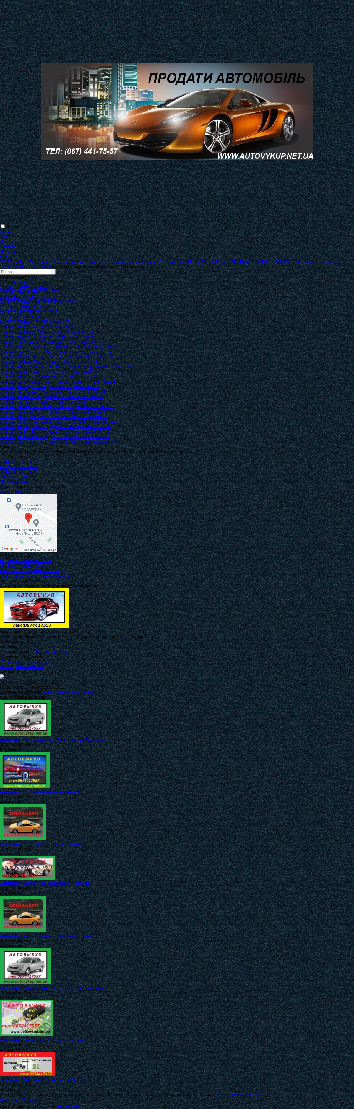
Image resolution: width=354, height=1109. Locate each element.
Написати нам (13, 481)
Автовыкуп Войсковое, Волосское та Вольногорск (48, 1079)
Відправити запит (17, 651)
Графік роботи (13, 491)
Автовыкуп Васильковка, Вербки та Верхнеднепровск (51, 987)
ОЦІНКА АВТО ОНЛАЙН (26, 560)
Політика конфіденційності (25, 565)
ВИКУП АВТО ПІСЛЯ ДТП (27, 307)
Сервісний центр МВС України (29, 570)
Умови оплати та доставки (25, 661)
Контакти (9, 246)
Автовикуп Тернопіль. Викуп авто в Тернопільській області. (57, 406)
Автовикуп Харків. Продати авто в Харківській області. (53, 411)
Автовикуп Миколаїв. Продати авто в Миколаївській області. (58, 381)
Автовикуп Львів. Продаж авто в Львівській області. (50, 376)
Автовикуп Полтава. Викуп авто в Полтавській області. (53, 391)
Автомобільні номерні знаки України (35, 575)
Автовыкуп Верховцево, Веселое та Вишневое (44, 1039)
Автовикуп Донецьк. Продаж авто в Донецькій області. (52, 341)
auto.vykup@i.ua (15, 476)
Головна (7, 231)
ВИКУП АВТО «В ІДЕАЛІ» (27, 287)
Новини (7, 251)
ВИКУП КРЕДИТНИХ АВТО (29, 312)
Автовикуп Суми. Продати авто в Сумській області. (49, 401)
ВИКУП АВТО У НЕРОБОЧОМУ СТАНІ (40, 302)
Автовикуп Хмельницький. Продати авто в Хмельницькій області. (63, 421)
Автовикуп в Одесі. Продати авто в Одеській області (50, 386)
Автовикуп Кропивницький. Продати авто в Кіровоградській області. (66, 366)
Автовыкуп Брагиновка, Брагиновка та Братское (46, 883)
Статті (6, 256)
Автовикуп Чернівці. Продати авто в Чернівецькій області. (56, 431)
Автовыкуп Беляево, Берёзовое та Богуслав (41, 843)
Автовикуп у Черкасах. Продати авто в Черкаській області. (56, 426)
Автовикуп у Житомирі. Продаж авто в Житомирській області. (59, 346)
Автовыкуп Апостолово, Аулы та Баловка (40, 791)
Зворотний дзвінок (53, 651)
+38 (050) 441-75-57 (18, 471)
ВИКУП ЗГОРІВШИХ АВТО (28, 317)
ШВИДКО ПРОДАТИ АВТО (28, 297)
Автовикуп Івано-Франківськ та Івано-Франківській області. (57, 356)
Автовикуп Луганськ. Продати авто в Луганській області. (55, 371)
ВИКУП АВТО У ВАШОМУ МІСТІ (34, 322)
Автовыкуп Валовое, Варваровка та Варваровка (45, 935)
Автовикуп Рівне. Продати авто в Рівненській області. (51, 396)
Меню (12, 226)
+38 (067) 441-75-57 (18, 461)
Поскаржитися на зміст (237, 1094)
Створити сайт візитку (21, 1099)
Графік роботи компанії (22, 666)
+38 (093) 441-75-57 (18, 466)
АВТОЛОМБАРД (16, 282)
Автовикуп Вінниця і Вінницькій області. (39, 327)
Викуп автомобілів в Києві (69, 692)
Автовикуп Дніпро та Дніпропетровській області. (47, 336)
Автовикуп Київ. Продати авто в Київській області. (49, 361)
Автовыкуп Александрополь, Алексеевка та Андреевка (52, 739)
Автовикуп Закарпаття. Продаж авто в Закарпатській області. (58, 441)
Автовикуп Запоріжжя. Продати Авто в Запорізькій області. (57, 351)
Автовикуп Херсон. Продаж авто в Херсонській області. (53, 416)
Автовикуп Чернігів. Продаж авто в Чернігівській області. (55, 436)
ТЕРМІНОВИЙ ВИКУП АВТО (30, 292)
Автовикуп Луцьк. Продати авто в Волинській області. (52, 332)
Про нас (7, 241)
